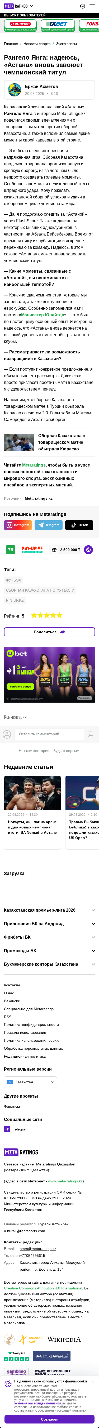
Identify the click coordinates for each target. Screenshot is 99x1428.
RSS (7, 1017)
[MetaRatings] (21, 1152)
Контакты (12, 985)
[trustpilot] (16, 1356)
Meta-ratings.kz (39, 498)
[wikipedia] (64, 1339)
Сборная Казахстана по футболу (40, 590)
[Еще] (92, 6)
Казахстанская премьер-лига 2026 (40, 910)
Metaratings (34, 465)
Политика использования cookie (31, 1040)
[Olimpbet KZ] (20, 24)
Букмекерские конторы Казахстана (41, 964)
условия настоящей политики (37, 1403)
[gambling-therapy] (16, 1373)
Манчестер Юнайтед (42, 315)
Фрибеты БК (17, 937)
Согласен (49, 1419)
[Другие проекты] (19, 6)
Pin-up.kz (15, 600)
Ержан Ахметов (41, 86)
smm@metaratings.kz (38, 1249)
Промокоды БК (20, 951)
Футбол (13, 580)
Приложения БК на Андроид (34, 924)
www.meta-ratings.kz (65, 1181)
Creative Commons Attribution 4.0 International (43, 1288)
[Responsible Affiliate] (52, 1373)
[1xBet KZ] (57, 24)
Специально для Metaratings (29, 1009)
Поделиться (45, 632)
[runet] (9, 1339)
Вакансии (12, 1001)
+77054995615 (32, 1255)
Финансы (12, 1106)
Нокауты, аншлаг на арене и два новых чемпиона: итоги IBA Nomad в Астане (32, 827)
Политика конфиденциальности (31, 1024)
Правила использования (25, 1032)
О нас (9, 993)
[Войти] (82, 6)
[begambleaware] (52, 1356)
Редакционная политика (25, 1056)
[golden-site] (30, 1339)
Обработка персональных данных (33, 1048)
